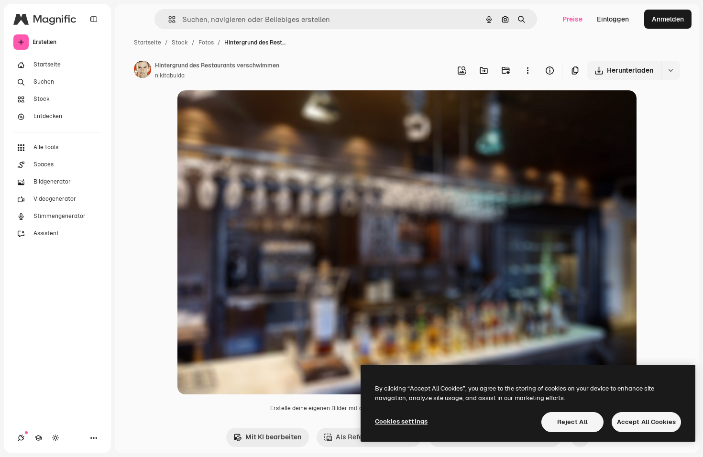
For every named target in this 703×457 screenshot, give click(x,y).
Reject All (572, 422)
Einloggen (613, 19)
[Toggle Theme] (55, 438)
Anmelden (668, 19)
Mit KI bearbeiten (273, 437)
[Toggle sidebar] (93, 19)
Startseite (147, 42)
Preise (572, 19)
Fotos (206, 42)
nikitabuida (170, 75)
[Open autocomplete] (168, 19)
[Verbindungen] (21, 438)
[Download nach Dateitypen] (670, 70)
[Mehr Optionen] (527, 70)
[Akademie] (38, 438)
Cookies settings (401, 421)
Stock (180, 42)
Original (238, 108)
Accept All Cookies (646, 422)
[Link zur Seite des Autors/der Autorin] (142, 71)
